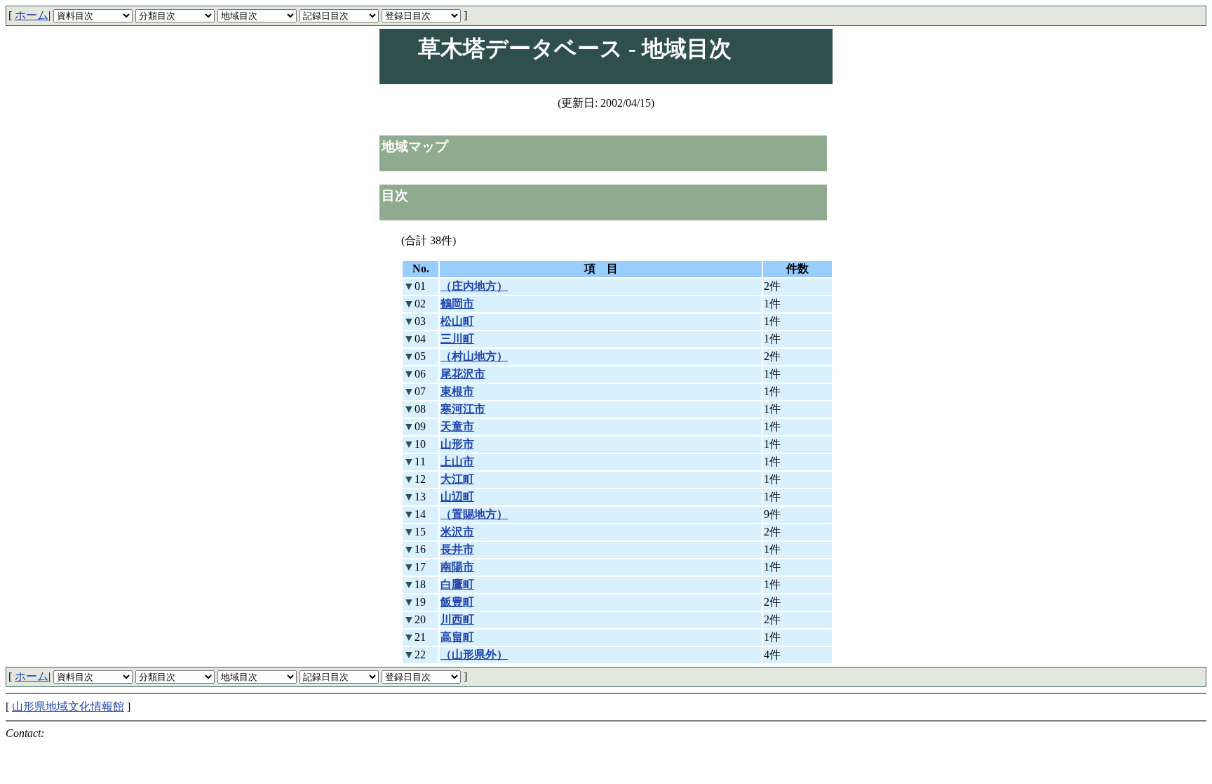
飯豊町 (457, 602)
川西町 (457, 619)
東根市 (457, 391)
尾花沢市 (462, 374)
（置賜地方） (474, 514)
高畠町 (457, 637)
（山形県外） (474, 654)
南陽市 (457, 567)
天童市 (457, 426)
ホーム (31, 15)
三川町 (457, 339)
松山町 (457, 321)
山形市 (457, 444)
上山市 (457, 461)
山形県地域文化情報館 (68, 706)
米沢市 (457, 532)
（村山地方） (474, 356)
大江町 (457, 479)
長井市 (457, 549)
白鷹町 (457, 584)
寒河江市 (462, 409)
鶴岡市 (457, 304)
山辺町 (457, 497)
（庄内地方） (474, 286)
